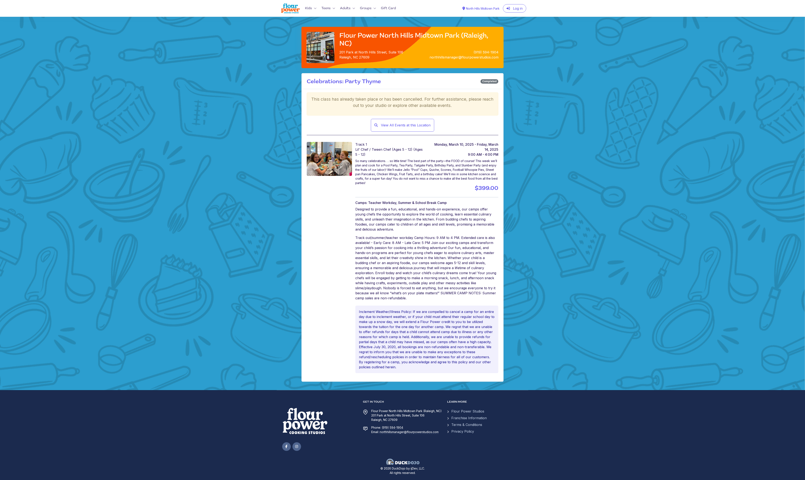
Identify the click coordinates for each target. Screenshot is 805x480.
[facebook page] (286, 446)
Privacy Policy (462, 431)
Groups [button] (365, 8)
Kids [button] (308, 8)
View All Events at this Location (405, 125)
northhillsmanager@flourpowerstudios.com (409, 432)
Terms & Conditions (466, 425)
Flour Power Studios (467, 411)
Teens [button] (326, 8)
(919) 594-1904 (392, 427)
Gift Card (388, 8)
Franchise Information (469, 418)
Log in (517, 8)
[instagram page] (296, 446)
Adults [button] (345, 8)
